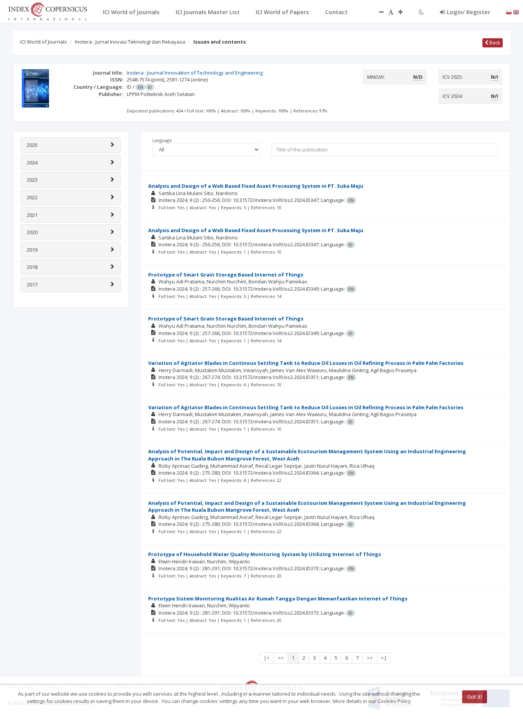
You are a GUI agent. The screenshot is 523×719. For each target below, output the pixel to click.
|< (267, 657)
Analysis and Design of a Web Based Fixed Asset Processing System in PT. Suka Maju (255, 185)
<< (281, 657)
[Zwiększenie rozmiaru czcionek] (404, 12)
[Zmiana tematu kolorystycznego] (421, 12)
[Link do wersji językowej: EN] (516, 11)
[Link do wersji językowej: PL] (509, 11)
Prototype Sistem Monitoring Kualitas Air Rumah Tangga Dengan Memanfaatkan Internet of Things (277, 598)
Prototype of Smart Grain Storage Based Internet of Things (225, 274)
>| (384, 657)
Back (494, 42)
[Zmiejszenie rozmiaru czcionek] (377, 12)
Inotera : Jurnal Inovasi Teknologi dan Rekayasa (130, 41)
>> (370, 657)
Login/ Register (468, 12)
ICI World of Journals (43, 41)
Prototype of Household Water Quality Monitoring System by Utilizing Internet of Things (264, 554)
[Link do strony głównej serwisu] (47, 10)
